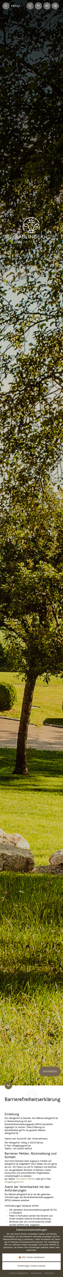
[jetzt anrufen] (30, 5)
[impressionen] (46, 5)
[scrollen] (8, 1085)
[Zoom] (31, 542)
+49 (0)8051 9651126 (25, 1179)
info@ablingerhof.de (14, 1182)
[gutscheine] (38, 5)
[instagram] (55, 5)
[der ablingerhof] (31, 229)
